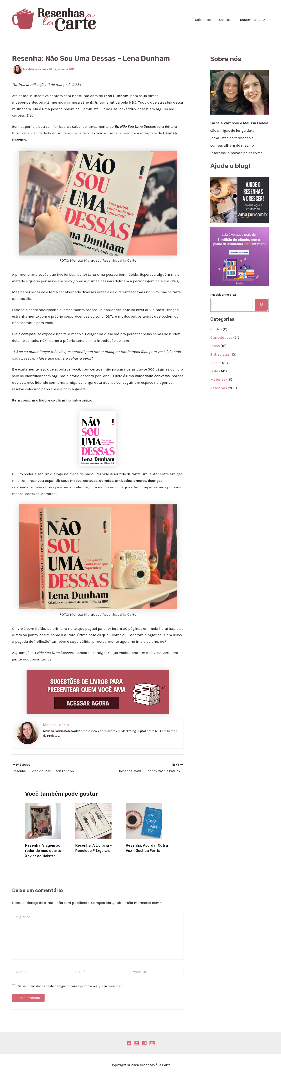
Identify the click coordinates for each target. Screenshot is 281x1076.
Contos (216, 329)
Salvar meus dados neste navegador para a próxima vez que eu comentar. (70, 986)
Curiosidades (221, 337)
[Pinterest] (144, 1043)
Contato (225, 19)
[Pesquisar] (261, 305)
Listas (215, 371)
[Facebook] (128, 1043)
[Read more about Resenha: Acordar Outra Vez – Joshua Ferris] (144, 820)
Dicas (215, 346)
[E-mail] (152, 1043)
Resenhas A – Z (252, 19)
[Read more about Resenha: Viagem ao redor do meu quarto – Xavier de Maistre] (43, 820)
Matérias (217, 379)
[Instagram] (136, 1043)
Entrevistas (220, 354)
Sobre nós (203, 19)
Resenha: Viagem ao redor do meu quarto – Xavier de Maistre (44, 850)
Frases (215, 362)
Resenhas (218, 388)
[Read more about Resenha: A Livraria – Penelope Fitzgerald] (93, 820)
